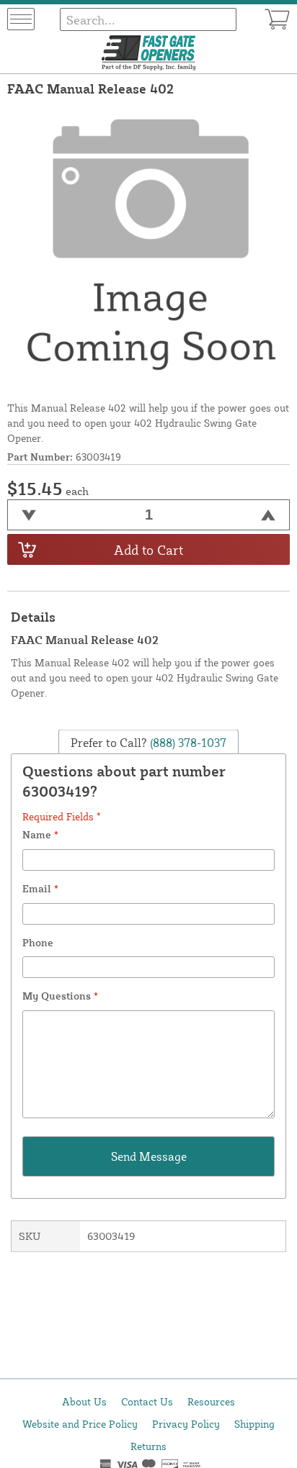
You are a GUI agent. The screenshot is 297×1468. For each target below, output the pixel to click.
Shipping (254, 1424)
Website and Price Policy (80, 1424)
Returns (148, 1446)
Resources (211, 1401)
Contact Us (147, 1401)
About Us (84, 1401)
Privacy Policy (186, 1424)
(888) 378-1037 (186, 742)
